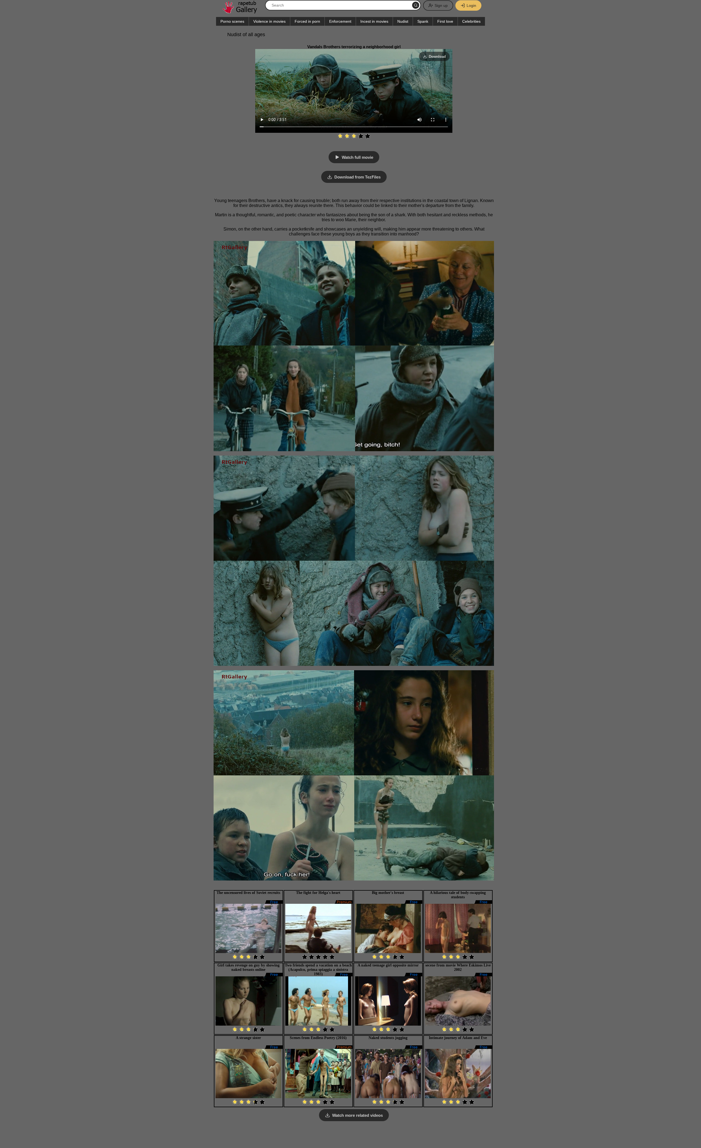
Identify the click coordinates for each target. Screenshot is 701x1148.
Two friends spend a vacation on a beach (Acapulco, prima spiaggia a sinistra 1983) (318, 969)
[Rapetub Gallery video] (242, 11)
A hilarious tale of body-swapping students (458, 895)
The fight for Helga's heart (318, 893)
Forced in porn (307, 21)
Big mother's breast (388, 893)
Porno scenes (232, 21)
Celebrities (471, 21)
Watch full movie (357, 157)
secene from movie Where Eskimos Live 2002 (458, 967)
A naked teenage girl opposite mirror (388, 965)
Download (437, 56)
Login (471, 5)
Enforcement (340, 21)
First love (445, 21)
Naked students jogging (388, 1038)
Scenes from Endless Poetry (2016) (318, 1038)
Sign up (441, 5)
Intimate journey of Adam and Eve (458, 1038)
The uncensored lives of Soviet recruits (248, 893)
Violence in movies (269, 21)
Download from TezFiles (357, 177)
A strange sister (248, 1038)
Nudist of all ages (246, 34)
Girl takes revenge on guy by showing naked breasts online (248, 967)
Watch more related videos (357, 1115)
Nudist (402, 21)
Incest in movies (374, 21)
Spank (422, 21)
